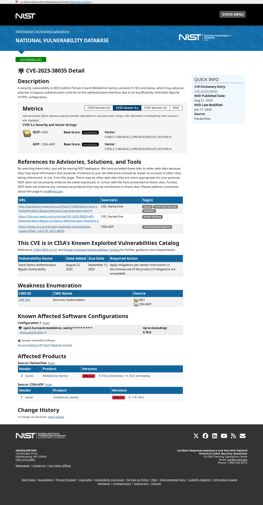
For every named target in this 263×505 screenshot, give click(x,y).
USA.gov (156, 483)
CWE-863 (24, 300)
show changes (56, 417)
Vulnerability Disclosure (109, 480)
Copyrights (85, 480)
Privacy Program (66, 480)
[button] (233, 14)
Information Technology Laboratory (42, 31)
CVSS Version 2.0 (155, 108)
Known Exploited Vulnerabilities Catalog (92, 250)
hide (45, 323)
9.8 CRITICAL (90, 132)
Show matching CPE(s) (32, 332)
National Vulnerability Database (62, 40)
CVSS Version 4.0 (98, 108)
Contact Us (39, 465)
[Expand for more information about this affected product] (22, 375)
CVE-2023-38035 (206, 91)
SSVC (176, 108)
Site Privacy (28, 480)
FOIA (154, 480)
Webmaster (23, 465)
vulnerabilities (31, 59)
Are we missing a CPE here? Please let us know (45, 345)
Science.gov (141, 483)
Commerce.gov (122, 483)
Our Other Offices (60, 465)
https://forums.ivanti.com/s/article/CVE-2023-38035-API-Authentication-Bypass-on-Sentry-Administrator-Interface (57, 219)
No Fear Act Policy (137, 480)
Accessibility (45, 480)
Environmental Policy (173, 480)
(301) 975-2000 (25, 459)
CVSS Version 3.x (127, 108)
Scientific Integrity (199, 480)
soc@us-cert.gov (237, 459)
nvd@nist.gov (53, 191)
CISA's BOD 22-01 (45, 250)
